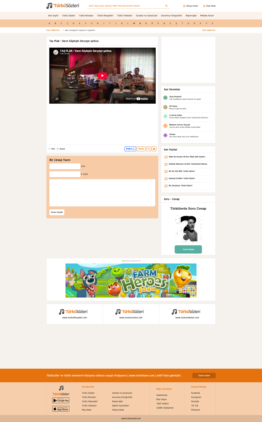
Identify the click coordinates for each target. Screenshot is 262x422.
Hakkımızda (161, 395)
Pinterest (195, 409)
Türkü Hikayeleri (105, 15)
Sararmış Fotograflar (171, 15)
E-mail (84, 174)
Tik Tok (194, 405)
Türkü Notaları (86, 15)
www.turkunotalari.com (130, 317)
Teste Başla (188, 249)
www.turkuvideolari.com (187, 317)
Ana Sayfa (53, 15)
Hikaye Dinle (192, 5)
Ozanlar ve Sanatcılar (146, 15)
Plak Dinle (211, 5)
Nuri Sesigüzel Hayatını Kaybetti (80, 30)
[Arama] (166, 6)
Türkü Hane (204, 375)
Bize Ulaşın (161, 399)
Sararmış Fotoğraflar (122, 397)
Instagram (196, 397)
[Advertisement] (102, 123)
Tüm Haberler (209, 30)
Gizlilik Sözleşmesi (164, 407)
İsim (83, 166)
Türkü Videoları (124, 15)
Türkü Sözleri (68, 15)
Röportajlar (191, 15)
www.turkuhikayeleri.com (74, 317)
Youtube (195, 401)
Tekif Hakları (162, 403)
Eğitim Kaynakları (120, 405)
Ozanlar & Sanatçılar (122, 393)
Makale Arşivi (207, 15)
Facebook (195, 393)
